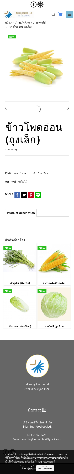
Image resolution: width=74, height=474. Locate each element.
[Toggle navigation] (69, 14)
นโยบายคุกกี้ (49, 461)
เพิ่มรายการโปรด (17, 173)
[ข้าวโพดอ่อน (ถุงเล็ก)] (37, 67)
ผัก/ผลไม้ (22, 181)
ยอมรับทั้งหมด (45, 468)
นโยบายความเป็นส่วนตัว (25, 461)
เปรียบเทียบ (41, 173)
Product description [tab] (21, 212)
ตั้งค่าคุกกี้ (27, 468)
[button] (52, 14)
